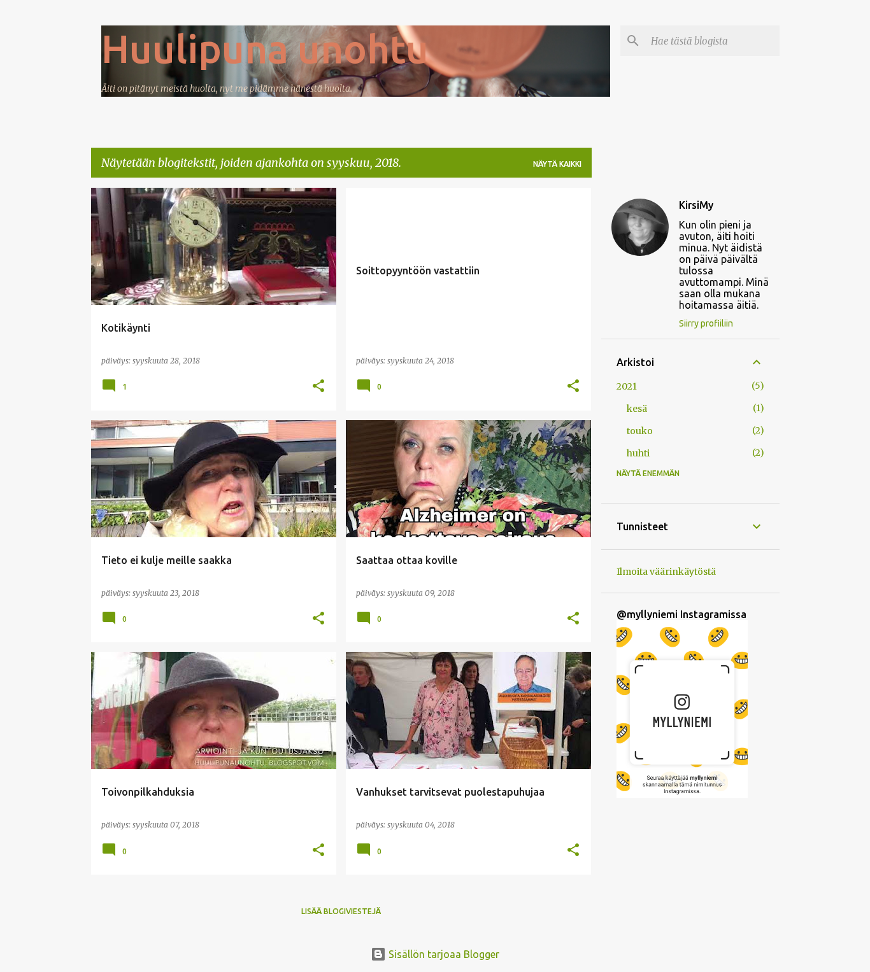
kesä (637, 408)
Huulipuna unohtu (265, 48)
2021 (627, 386)
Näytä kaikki (557, 164)
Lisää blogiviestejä (341, 911)
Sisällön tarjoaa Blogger (442, 954)
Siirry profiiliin (706, 323)
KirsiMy (696, 205)
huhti (638, 453)
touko (640, 431)
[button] (318, 386)
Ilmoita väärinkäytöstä (666, 571)
